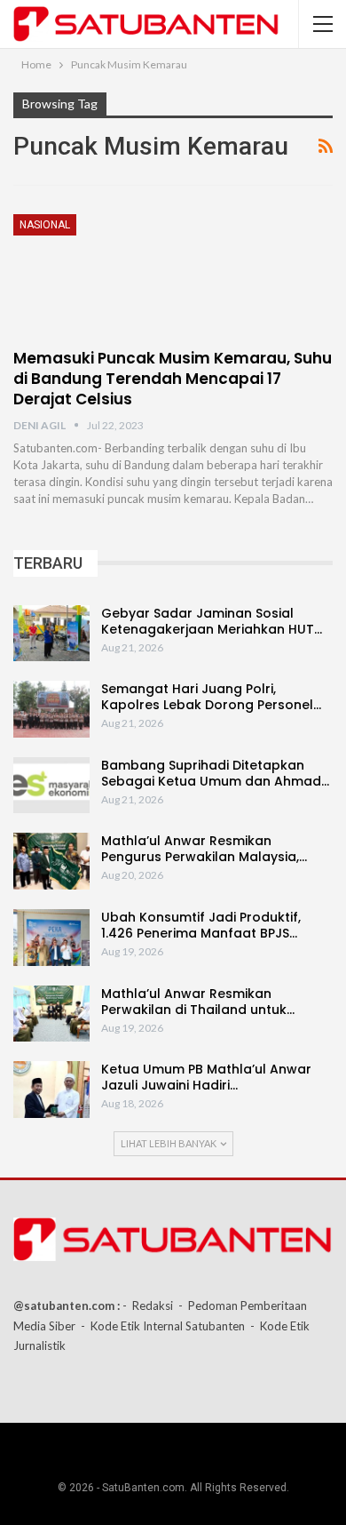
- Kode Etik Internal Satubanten (163, 1326)
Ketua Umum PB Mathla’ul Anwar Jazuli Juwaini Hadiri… (206, 1077)
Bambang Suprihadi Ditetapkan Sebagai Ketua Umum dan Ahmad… (215, 773)
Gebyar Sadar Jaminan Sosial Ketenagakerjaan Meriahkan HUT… (211, 621)
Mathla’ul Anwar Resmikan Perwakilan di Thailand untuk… (198, 1001)
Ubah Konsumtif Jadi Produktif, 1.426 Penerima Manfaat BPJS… (201, 925)
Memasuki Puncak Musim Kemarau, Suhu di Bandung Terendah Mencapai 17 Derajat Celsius (172, 378)
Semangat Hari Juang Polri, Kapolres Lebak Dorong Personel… (211, 697)
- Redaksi (147, 1305)
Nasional (45, 225)
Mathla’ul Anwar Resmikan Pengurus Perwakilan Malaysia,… (204, 849)
